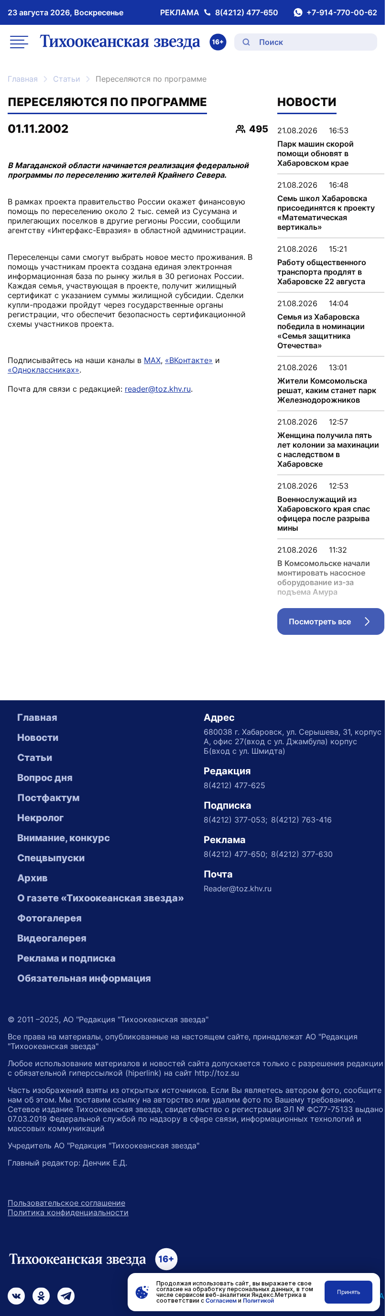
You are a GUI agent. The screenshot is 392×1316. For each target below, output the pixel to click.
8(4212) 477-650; (235, 854)
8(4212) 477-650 (246, 12)
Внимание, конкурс (63, 838)
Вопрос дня (45, 777)
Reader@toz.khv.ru (238, 888)
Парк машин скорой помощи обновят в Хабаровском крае (315, 153)
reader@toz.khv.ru (158, 389)
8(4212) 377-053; (235, 819)
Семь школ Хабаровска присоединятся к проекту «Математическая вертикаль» (326, 212)
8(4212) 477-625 (234, 785)
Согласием (221, 1300)
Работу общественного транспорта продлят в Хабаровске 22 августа (321, 271)
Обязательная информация (84, 978)
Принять (348, 1291)
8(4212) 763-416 (301, 819)
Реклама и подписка (66, 958)
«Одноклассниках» (43, 369)
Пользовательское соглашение (66, 1203)
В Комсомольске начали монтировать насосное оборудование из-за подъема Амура (323, 577)
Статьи (66, 79)
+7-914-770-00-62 (341, 12)
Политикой (258, 1300)
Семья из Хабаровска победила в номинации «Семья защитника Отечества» (321, 331)
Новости (37, 737)
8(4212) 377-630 (302, 854)
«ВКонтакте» (189, 360)
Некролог (40, 818)
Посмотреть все (336, 624)
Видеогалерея (52, 938)
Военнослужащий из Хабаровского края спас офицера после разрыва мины (323, 513)
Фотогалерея (49, 918)
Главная (23, 79)
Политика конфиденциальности (68, 1212)
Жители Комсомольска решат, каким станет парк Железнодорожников (326, 390)
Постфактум (48, 797)
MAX (152, 360)
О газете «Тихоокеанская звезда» (100, 898)
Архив (32, 878)
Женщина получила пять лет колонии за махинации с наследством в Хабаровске (328, 449)
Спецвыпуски (51, 858)
